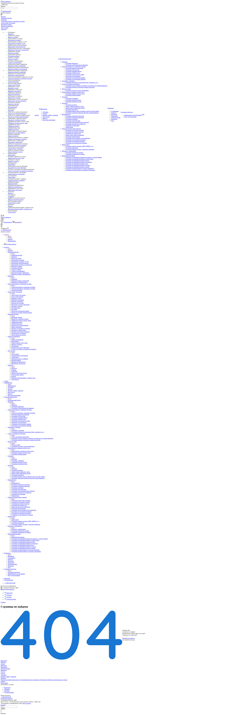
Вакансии (4, 670)
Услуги (3, 672)
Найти (3, 708)
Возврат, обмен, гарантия (8, 676)
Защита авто (15, 519)
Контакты (4, 665)
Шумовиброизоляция (17, 537)
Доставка (3, 675)
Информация (12, 386)
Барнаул (10, 239)
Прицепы (14, 279)
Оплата (3, 673)
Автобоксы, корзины (17, 430)
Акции (3, 664)
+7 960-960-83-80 (6, 11)
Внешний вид (15, 483)
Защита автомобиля (17, 339)
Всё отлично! (27, 703)
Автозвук (14, 459)
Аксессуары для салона (18, 295)
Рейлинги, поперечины (18, 529)
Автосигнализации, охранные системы (23, 413)
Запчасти (14, 368)
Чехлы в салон (15, 445)
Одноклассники (11, 599)
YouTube (9, 597)
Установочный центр (14, 400)
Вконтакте (9, 593)
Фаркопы (14, 405)
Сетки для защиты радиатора (20, 437)
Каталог (10, 250)
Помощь (3, 678)
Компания (11, 556)
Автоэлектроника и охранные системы (23, 287)
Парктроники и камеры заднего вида (22, 451)
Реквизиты (4, 667)
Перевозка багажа (16, 255)
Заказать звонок (5, 231)
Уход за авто (15, 354)
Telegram (9, 595)
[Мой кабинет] (1, 14)
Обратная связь (5, 668)
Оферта (3, 681)
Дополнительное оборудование (20, 500)
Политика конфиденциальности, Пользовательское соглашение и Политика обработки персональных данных (34, 680)
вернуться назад (130, 640)
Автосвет (14, 468)
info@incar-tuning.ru (8, 589)
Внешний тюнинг (16, 317)
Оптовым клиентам (14, 572)
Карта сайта (4, 683)
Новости (3, 662)
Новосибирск (12, 241)
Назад (9, 236)
